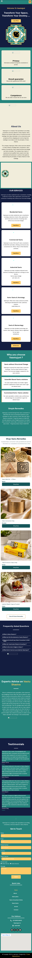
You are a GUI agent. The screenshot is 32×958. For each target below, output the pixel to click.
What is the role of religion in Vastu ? (13, 647)
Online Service (5, 863)
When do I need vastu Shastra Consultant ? (15, 644)
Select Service (4, 856)
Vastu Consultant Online (16, 900)
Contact (16, 910)
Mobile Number (4, 845)
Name (2, 833)
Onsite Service (15, 863)
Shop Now (16, 484)
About (15, 893)
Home (16, 890)
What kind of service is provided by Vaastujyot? (16, 650)
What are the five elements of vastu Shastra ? (15, 637)
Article (16, 906)
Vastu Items (15, 903)
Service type (4, 862)
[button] (30, 1)
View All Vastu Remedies (16, 616)
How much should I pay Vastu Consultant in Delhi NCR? (16, 641)
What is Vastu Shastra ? (9, 634)
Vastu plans (15, 896)
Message (3, 866)
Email (2, 839)
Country (3, 851)
